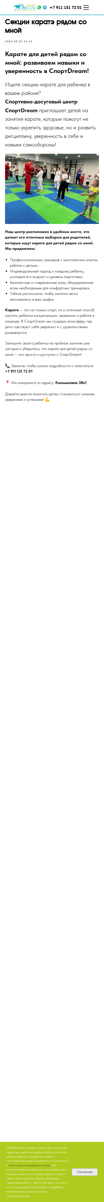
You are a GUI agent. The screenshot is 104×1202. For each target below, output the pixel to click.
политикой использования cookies (29, 1165)
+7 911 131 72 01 (19, 371)
